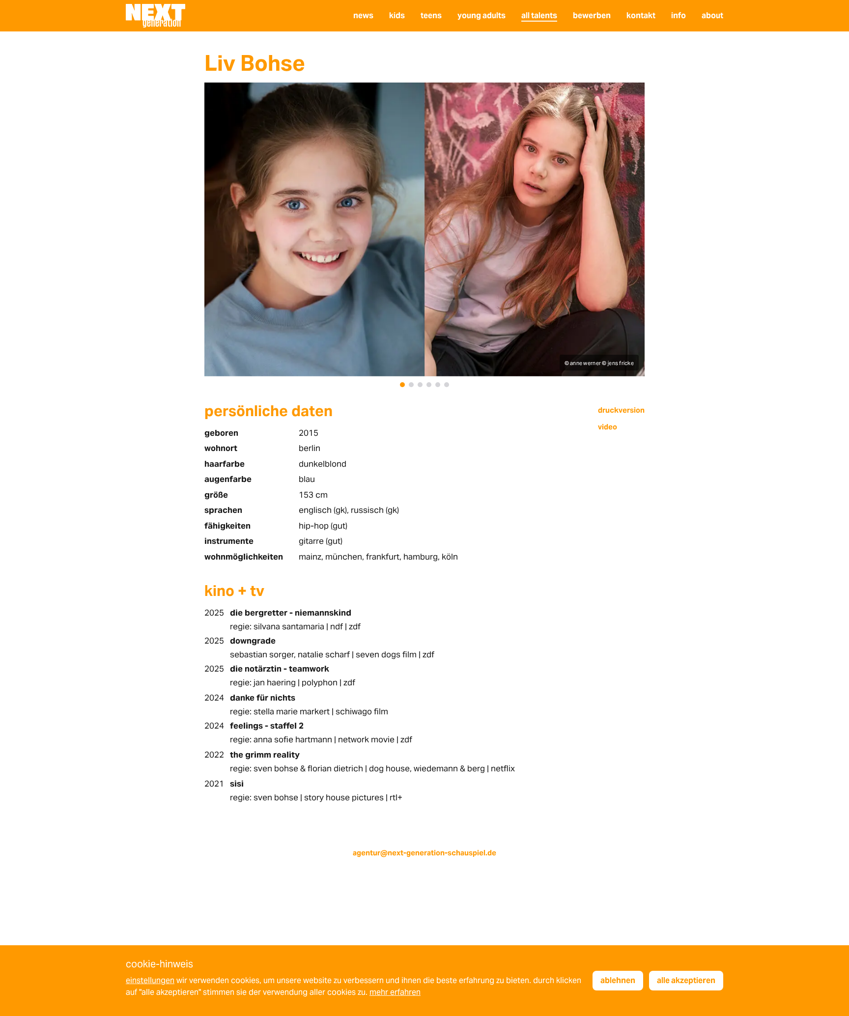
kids (397, 15)
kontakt (640, 15)
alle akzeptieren (686, 980)
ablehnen (617, 980)
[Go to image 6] (446, 384)
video (607, 426)
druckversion (621, 410)
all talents (539, 15)
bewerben (592, 15)
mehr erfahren (395, 992)
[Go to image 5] (437, 384)
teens (431, 15)
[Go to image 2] (411, 384)
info (678, 15)
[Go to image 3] (420, 384)
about (712, 15)
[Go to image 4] (428, 384)
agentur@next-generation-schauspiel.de (424, 852)
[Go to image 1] (402, 384)
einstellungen (150, 980)
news (363, 15)
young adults (481, 15)
